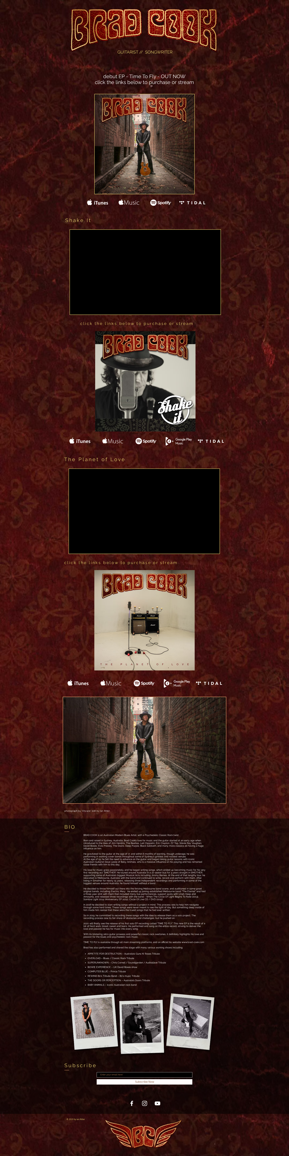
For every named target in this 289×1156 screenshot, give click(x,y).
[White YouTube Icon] (157, 1103)
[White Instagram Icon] (144, 1103)
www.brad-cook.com (193, 942)
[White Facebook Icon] (131, 1103)
